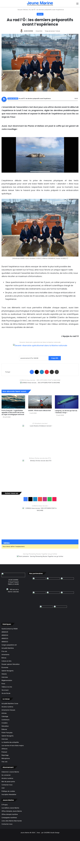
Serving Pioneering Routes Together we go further (40, 554)
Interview (5, 677)
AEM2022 (5, 641)
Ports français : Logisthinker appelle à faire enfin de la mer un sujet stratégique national (13, 412)
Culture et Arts (6, 661)
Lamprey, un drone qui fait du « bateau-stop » (66, 412)
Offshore (4, 749)
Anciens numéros (7, 707)
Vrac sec (5, 761)
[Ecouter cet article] (4, 99)
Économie (5, 667)
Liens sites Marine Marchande (12, 821)
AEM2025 (5, 632)
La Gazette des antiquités (10, 742)
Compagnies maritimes (9, 817)
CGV (3, 788)
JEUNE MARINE (28, 31)
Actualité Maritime (8, 648)
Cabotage (5, 716)
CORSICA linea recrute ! (40, 506)
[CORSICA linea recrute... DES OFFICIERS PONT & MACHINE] (40, 384)
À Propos (5, 804)
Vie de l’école (6, 693)
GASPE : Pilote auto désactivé (39, 410)
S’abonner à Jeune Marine (10, 772)
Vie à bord (5, 690)
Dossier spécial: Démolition (11, 664)
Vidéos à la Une (7, 687)
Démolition (5, 726)
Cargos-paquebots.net (9, 645)
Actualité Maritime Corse (10, 703)
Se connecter (6, 775)
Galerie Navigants (7, 671)
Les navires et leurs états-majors (13, 745)
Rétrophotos (6, 758)
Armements (5, 654)
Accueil (19, 9)
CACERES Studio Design (51, 832)
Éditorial (4, 729)
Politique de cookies (8, 791)
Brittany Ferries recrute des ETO (40, 458)
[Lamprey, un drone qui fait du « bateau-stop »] (66, 402)
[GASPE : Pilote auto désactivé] (40, 402)
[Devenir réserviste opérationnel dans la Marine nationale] (40, 347)
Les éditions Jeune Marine (10, 808)
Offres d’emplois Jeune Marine (12, 811)
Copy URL (54, 358)
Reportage (5, 755)
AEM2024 (5, 635)
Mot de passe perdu (8, 781)
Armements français (8, 710)
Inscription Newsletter (9, 794)
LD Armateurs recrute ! (40, 423)
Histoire (4, 674)
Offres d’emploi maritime (10, 814)
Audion (76, 101)
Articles (4, 713)
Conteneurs (5, 719)
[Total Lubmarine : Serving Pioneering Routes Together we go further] (40, 558)
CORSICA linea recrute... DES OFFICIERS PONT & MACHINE (40, 380)
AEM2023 (5, 638)
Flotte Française (7, 732)
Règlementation (7, 680)
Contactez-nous (7, 785)
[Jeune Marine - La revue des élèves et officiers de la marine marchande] (40, 3)
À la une (4, 651)
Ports (3, 683)
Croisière (5, 723)
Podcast (4, 752)
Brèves (25, 9)
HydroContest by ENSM (10, 629)
